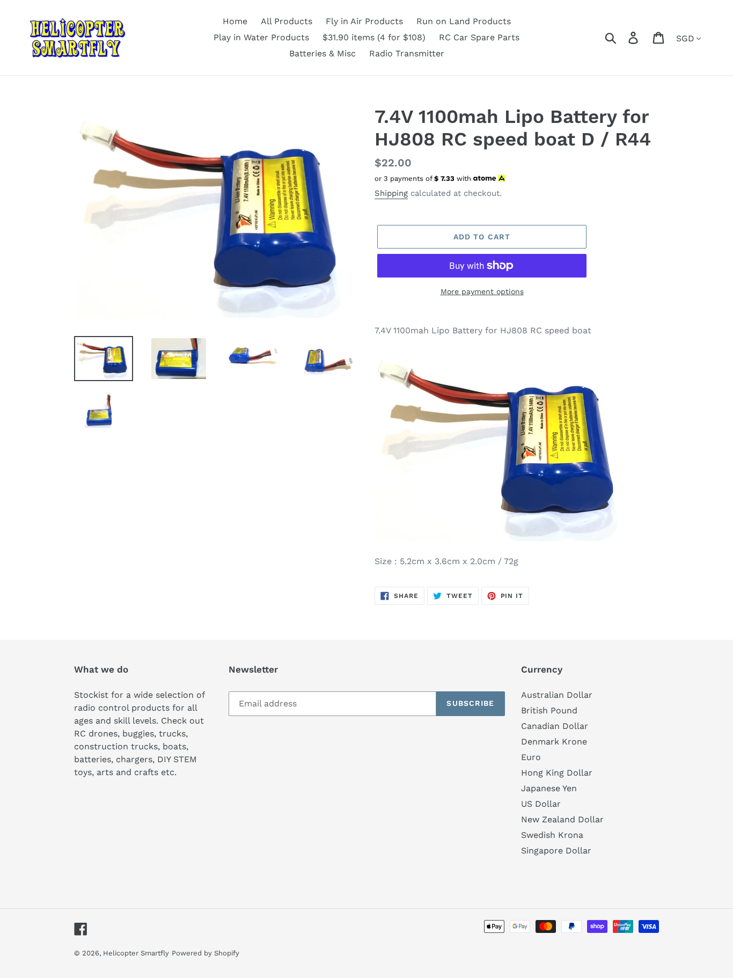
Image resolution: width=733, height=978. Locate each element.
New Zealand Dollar (562, 819)
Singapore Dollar (556, 850)
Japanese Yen (549, 788)
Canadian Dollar (554, 726)
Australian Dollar (556, 695)
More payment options (482, 291)
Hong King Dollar (556, 773)
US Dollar (541, 804)
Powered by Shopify (205, 953)
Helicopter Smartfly (136, 953)
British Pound (549, 710)
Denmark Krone (554, 741)
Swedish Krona (552, 835)
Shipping (391, 193)
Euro (531, 757)
